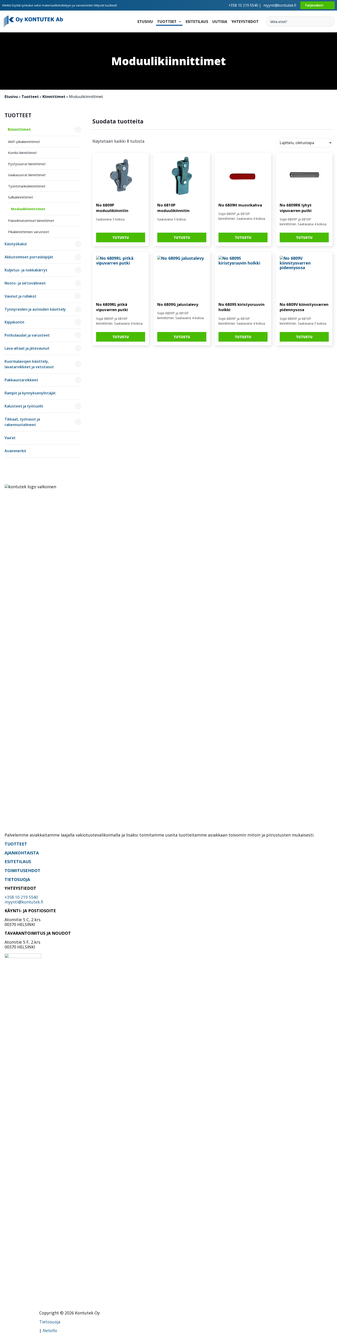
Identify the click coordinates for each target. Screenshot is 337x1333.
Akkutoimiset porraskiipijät (29, 256)
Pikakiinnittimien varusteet (28, 231)
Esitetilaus (197, 21)
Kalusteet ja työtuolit (24, 406)
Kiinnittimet (53, 96)
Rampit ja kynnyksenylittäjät (30, 393)
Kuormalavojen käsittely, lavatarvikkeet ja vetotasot (29, 364)
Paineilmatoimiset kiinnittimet (31, 220)
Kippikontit (15, 322)
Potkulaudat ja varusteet (27, 335)
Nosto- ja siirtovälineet (25, 283)
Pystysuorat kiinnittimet (27, 164)
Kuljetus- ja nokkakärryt (26, 270)
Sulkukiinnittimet (20, 197)
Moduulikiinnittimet (28, 208)
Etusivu (145, 21)
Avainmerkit (15, 450)
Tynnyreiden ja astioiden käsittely (35, 309)
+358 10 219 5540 (21, 897)
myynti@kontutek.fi (279, 5)
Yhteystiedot (245, 21)
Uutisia (219, 21)
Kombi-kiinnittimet (22, 152)
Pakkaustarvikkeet (21, 379)
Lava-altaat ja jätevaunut (27, 348)
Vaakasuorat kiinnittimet (27, 175)
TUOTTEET (16, 844)
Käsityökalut (16, 243)
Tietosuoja (49, 1322)
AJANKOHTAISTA (22, 853)
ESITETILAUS (18, 861)
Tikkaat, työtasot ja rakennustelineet (22, 422)
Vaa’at (10, 437)
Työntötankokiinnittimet (26, 186)
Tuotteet (167, 21)
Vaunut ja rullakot (20, 296)
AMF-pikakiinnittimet (24, 141)
